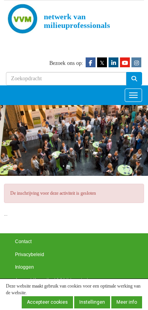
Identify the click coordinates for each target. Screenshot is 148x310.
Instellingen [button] (92, 302)
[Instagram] (136, 62)
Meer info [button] (126, 302)
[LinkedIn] (113, 62)
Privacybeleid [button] (29, 254)
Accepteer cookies (47, 302)
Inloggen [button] (24, 267)
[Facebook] (90, 62)
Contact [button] (23, 241)
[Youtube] (125, 62)
